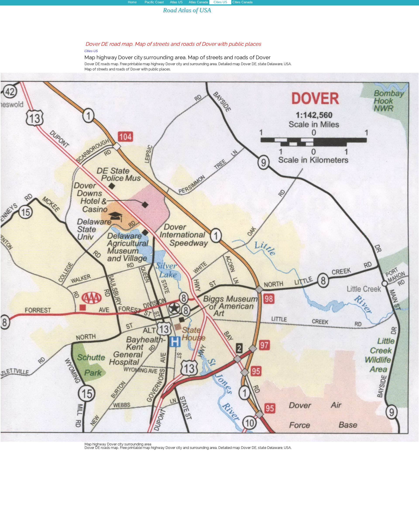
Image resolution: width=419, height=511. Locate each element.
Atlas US (176, 2)
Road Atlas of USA (187, 10)
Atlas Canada (198, 2)
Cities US (220, 2)
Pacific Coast (154, 2)
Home (132, 2)
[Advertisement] (163, 29)
